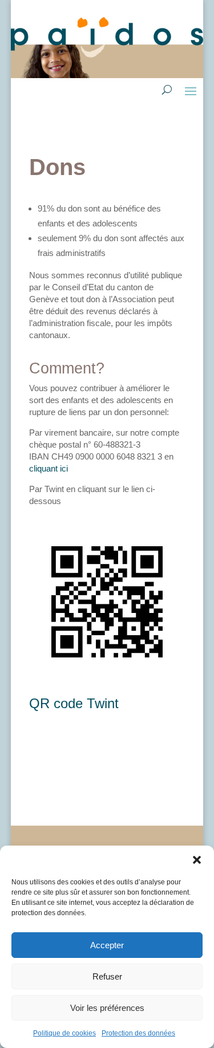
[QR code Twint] (107, 676)
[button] (197, 860)
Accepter (107, 945)
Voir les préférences (107, 1008)
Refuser (107, 976)
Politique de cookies (64, 1033)
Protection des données (138, 1033)
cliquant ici (48, 468)
